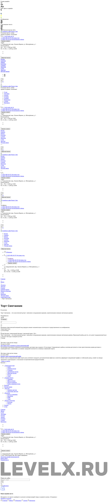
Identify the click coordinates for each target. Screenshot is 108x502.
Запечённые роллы (12, 371)
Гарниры (10, 379)
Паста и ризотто (12, 382)
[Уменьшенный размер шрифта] (1, 3)
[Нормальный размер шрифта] (2, 4)
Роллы (3, 59)
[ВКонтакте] (4, 74)
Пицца (3, 62)
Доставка (3, 414)
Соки (8, 399)
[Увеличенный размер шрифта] (2, 7)
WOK (9, 367)
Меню (2, 411)
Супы (2, 68)
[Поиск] (2, 79)
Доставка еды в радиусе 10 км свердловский (15, 345)
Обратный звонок (5, 57)
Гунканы (9, 370)
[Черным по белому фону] (1, 10)
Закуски (3, 70)
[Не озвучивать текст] (1, 28)
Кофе (8, 397)
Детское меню (5, 71)
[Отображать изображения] (2, 21)
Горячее (3, 61)
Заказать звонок (5, 41)
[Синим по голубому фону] (1, 14)
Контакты (3, 421)
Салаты (3, 65)
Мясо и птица (11, 381)
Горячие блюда (5, 289)
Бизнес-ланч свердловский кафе (11, 356)
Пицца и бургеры (6, 291)
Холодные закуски (12, 391)
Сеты (8, 376)
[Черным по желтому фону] (1, 16)
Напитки (3, 67)
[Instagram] (4, 76)
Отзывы (3, 418)
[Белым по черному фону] (1, 12)
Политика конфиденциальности (10, 457)
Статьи (3, 420)
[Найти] (2, 482)
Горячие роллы (11, 368)
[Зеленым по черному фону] (1, 17)
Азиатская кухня (5, 297)
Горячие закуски (12, 390)
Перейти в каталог (6, 498)
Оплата (3, 415)
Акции (3, 417)
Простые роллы (11, 373)
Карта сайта (4, 458)
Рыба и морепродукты (13, 384)
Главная (3, 409)
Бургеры (3, 64)
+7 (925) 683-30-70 (8, 36)
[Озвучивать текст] (2, 26)
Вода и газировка (12, 394)
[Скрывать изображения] (1, 23)
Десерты (6, 385)
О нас (2, 412)
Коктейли (10, 396)
